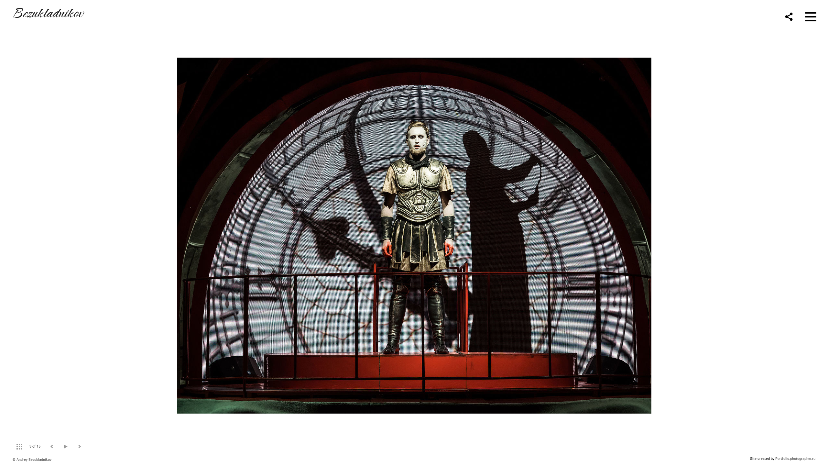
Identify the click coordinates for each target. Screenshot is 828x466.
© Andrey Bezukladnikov (32, 460)
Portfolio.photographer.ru (795, 459)
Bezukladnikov (48, 12)
